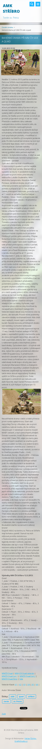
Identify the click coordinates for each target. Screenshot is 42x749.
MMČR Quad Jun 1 (10, 676)
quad (21, 696)
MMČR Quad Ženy (9, 679)
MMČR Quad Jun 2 (27, 676)
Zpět (4, 714)
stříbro (31, 696)
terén (6, 701)
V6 (37, 684)
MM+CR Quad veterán (24, 673)
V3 (24, 684)
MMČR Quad (7, 673)
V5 (32, 684)
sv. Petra (17, 701)
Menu (38, 4)
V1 (16, 684)
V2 (20, 684)
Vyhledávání (32, 4)
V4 (28, 684)
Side (21, 679)
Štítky (4, 696)
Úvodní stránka (7, 27)
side (12, 696)
